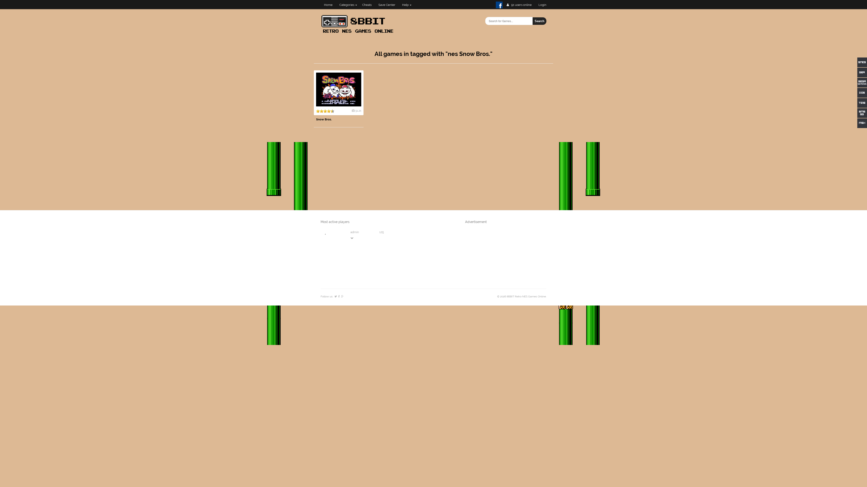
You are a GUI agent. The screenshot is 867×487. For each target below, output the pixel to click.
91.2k (358, 110)
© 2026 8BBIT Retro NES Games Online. (521, 296)
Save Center (386, 5)
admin (354, 232)
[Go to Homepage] (359, 33)
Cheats (367, 5)
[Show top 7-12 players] (352, 238)
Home (328, 5)
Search (539, 21)
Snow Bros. (324, 119)
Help (405, 5)
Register (544, 5)
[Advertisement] (519, 138)
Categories (346, 5)
